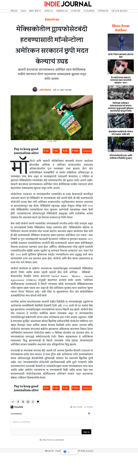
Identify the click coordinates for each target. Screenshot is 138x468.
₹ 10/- (46, 150)
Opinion (103, 10)
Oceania (89, 10)
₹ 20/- (56, 150)
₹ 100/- (75, 150)
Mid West (35, 10)
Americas (62, 10)
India (14, 10)
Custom (87, 150)
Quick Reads (119, 10)
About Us (49, 450)
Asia (23, 10)
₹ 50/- (65, 150)
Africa (48, 10)
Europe (75, 10)
